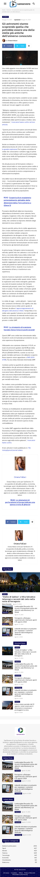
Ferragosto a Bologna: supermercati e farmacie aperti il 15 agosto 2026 (26, 620)
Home (3, 10)
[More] (29, 46)
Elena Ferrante (6, 604)
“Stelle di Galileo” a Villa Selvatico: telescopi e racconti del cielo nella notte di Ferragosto (19, 599)
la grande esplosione (9, 149)
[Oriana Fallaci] (4, 40)
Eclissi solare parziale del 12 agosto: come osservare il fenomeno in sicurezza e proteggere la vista (24, 707)
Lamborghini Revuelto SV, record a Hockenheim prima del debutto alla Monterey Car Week (26, 609)
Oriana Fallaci (12, 40)
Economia (5, 624)
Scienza (9, 10)
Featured (5, 612)
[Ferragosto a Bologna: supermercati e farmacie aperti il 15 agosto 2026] (7, 621)
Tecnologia (6, 635)
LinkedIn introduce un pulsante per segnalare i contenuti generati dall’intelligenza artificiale (26, 631)
